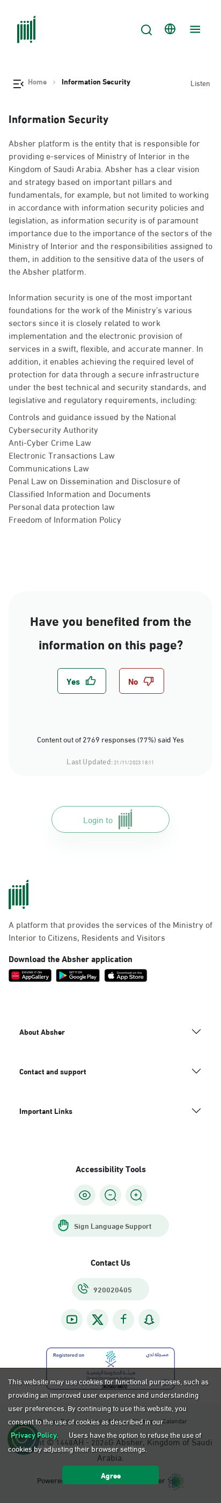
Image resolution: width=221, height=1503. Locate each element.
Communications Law (49, 467)
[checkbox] (81, 681)
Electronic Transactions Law (62, 454)
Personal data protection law (62, 506)
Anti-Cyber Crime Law (50, 442)
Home (37, 81)
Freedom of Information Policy (65, 518)
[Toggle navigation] (193, 29)
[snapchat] (149, 1319)
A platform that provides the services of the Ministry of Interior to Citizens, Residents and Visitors (110, 930)
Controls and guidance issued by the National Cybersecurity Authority (92, 422)
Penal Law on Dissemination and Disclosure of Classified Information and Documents (94, 486)
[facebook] (123, 1319)
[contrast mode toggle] (84, 1195)
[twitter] (97, 1319)
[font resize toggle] (110, 1195)
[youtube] (71, 1319)
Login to (98, 819)
